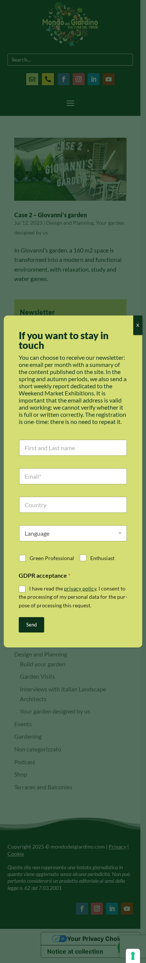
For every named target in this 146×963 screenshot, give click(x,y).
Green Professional (52, 558)
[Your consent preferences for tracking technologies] (133, 956)
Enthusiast (102, 558)
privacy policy (80, 588)
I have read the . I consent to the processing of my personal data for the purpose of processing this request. (73, 596)
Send (31, 625)
